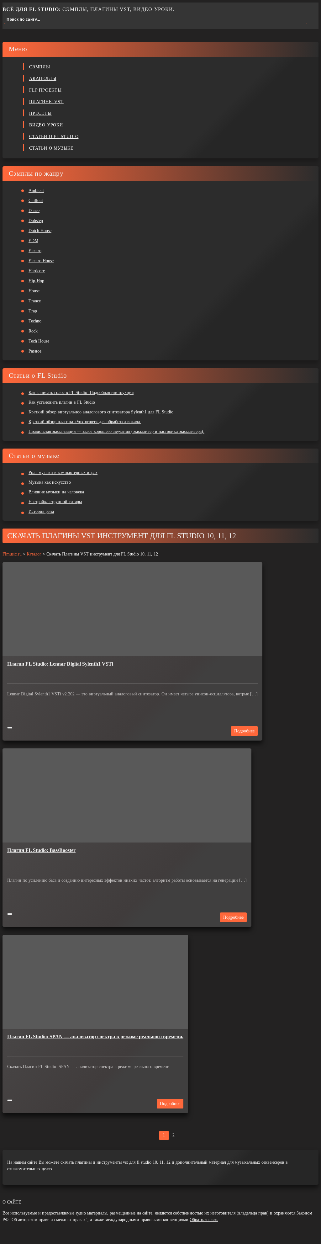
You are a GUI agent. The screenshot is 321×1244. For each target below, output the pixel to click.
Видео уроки (46, 125)
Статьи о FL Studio (53, 136)
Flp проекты (45, 90)
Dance (34, 210)
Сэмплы (39, 67)
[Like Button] (9, 728)
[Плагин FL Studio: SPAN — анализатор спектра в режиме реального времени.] (95, 982)
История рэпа (41, 511)
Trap (33, 311)
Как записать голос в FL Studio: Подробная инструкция (81, 392)
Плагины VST (46, 101)
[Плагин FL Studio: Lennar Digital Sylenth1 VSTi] (132, 609)
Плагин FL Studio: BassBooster (41, 850)
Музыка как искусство (50, 482)
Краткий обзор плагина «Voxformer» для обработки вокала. (85, 421)
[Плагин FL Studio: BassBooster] (127, 795)
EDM (33, 240)
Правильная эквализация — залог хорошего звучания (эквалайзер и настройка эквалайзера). (116, 431)
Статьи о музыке (51, 148)
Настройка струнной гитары (55, 501)
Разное (35, 351)
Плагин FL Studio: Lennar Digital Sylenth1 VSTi (60, 664)
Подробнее (244, 731)
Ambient (36, 190)
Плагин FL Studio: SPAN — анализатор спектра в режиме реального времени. (95, 1036)
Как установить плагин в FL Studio (62, 402)
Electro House (41, 260)
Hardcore (37, 270)
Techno (35, 321)
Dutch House (40, 230)
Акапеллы (42, 78)
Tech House (39, 341)
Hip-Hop (36, 281)
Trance (35, 301)
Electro (35, 250)
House (34, 291)
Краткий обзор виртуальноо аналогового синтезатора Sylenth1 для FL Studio (101, 412)
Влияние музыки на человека (56, 492)
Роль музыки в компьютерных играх (63, 472)
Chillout (36, 200)
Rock (33, 331)
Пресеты (40, 113)
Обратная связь (204, 1219)
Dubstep (36, 220)
